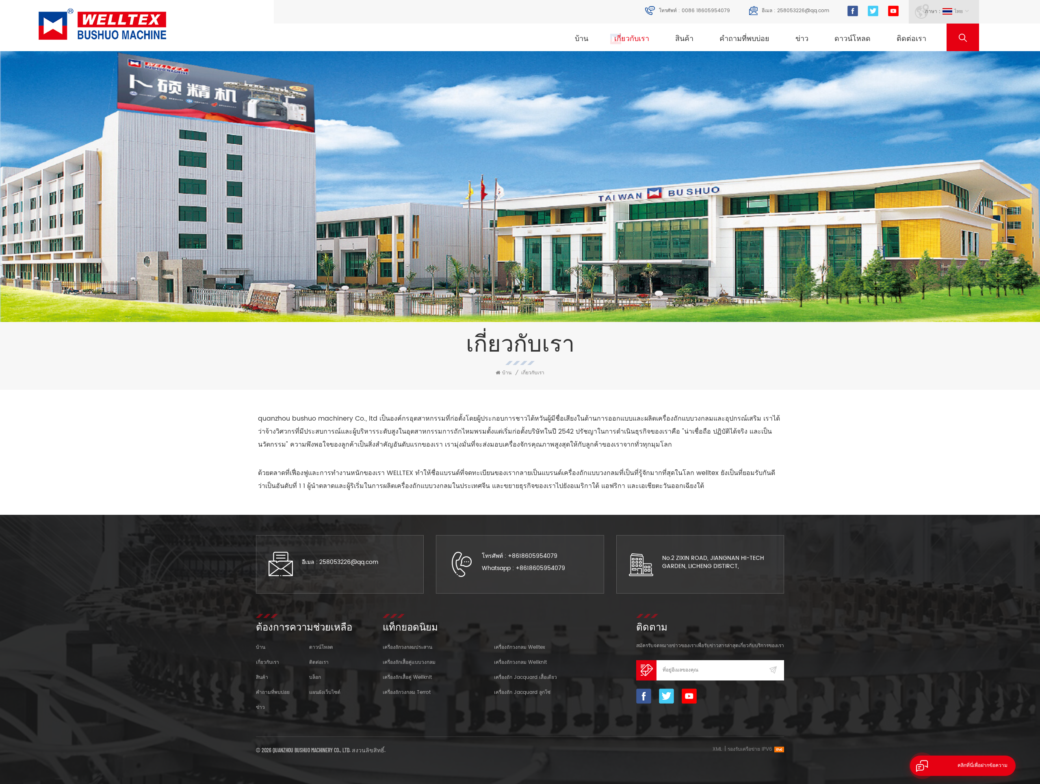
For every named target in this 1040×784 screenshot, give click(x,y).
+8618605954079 (532, 556)
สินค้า (684, 39)
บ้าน (581, 39)
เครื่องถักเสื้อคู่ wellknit (407, 677)
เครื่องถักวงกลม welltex (519, 647)
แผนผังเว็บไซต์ (324, 692)
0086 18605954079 (706, 11)
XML (717, 749)
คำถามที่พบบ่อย (744, 39)
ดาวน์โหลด (852, 39)
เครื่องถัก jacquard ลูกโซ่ (522, 692)
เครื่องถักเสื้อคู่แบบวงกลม (409, 662)
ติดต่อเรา (911, 39)
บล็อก (315, 677)
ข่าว (801, 39)
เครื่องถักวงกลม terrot (407, 692)
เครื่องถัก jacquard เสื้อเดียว (525, 677)
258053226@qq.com (803, 11)
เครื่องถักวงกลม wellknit (520, 662)
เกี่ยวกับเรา (631, 39)
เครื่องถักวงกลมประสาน (407, 647)
